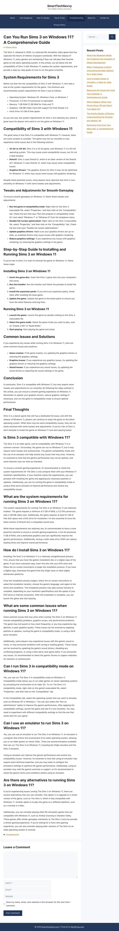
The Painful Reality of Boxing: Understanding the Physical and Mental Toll (100, 117)
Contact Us (104, 18)
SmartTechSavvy (59, 6)
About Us (91, 18)
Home (12, 18)
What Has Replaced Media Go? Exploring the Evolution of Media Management (101, 59)
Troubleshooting (76, 18)
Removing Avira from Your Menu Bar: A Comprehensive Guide (100, 128)
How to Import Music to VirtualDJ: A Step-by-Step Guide (99, 82)
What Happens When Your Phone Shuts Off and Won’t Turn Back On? (99, 105)
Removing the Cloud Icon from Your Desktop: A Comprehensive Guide (101, 94)
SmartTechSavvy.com (50, 927)
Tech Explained (26, 18)
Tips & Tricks (59, 18)
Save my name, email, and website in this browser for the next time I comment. (38, 904)
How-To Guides (43, 18)
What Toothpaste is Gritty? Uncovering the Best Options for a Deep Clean (100, 70)
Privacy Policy (59, 25)
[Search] (112, 37)
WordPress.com (77, 927)
